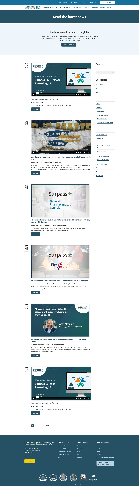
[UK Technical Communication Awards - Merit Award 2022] (83, 481)
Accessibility (99, 84)
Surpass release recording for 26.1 (44, 403)
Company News (51, 225)
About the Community (83, 446)
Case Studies (80, 448)
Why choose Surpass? (63, 446)
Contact (99, 454)
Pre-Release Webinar (37, 102)
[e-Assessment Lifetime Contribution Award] (93, 481)
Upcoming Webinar (101, 172)
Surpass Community (62, 225)
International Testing (62, 284)
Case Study (100, 138)
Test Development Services (64, 451)
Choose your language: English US (105, 457)
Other (97, 127)
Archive (98, 92)
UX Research (99, 175)
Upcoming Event (100, 168)
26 (43, 425)
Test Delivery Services (63, 454)
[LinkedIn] (25, 456)
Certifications (84, 484)
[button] (68, 45)
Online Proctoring (102, 119)
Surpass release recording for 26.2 (44, 99)
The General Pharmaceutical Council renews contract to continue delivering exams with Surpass (60, 221)
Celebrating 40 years (32, 442)
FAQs (59, 457)
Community (99, 107)
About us (99, 446)
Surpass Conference (103, 152)
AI (31, 344)
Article (35, 344)
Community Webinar (103, 142)
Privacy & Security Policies (69, 484)
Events (79, 454)
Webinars (79, 457)
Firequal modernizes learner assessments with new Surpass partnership (59, 280)
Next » (47, 425)
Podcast (49, 162)
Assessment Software (63, 448)
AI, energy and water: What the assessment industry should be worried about (58, 340)
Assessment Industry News (39, 162)
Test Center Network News (105, 122)
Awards (98, 104)
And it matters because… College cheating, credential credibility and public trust (60, 158)
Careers (98, 451)
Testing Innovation (57, 162)
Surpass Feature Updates (103, 156)
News (78, 451)
